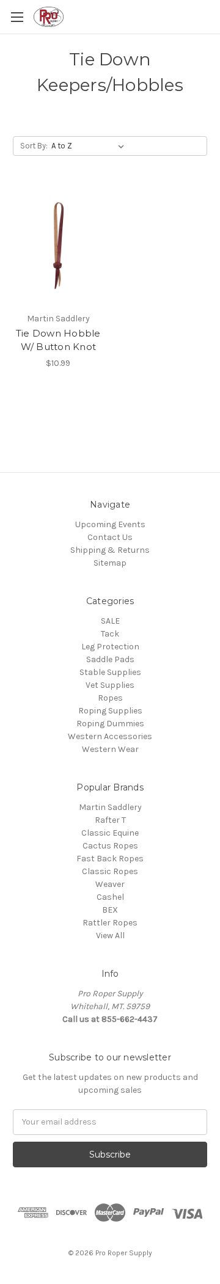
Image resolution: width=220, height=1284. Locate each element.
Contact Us (110, 537)
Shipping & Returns (110, 550)
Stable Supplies (110, 672)
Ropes (110, 698)
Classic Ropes (110, 871)
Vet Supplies (110, 685)
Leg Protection (110, 646)
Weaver (110, 884)
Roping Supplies (110, 711)
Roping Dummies (110, 723)
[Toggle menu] (17, 17)
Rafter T (110, 820)
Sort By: (34, 145)
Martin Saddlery (110, 807)
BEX (110, 910)
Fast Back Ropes (110, 858)
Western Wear (110, 749)
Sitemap (110, 563)
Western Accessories (110, 736)
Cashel (110, 897)
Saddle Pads (110, 659)
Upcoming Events (110, 524)
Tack (110, 634)
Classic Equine (110, 833)
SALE (110, 621)
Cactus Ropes (110, 846)
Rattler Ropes (110, 922)
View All (110, 935)
